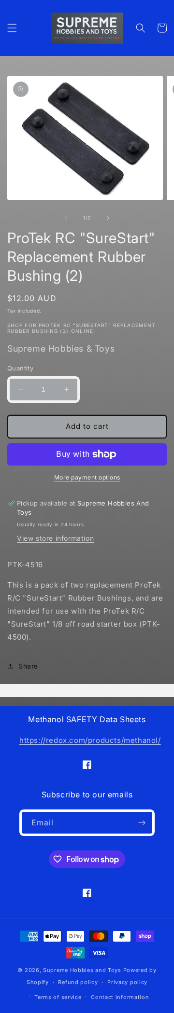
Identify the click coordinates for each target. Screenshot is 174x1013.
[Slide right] (108, 218)
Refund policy (78, 982)
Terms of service (57, 997)
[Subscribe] (141, 822)
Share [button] (28, 666)
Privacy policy (127, 982)
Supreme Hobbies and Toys (82, 970)
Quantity (20, 368)
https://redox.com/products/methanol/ (90, 740)
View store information (55, 538)
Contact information (120, 997)
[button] (12, 28)
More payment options (87, 477)
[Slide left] (65, 218)
